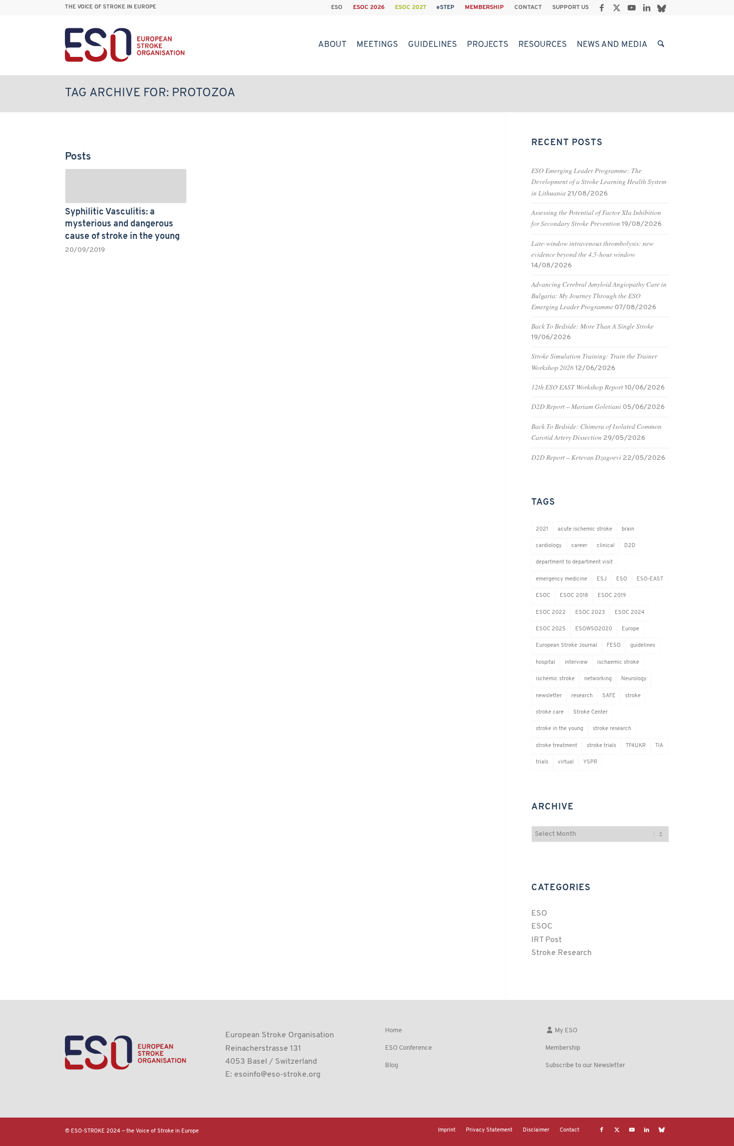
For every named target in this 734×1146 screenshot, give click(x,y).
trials (542, 762)
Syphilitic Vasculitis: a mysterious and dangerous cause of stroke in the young (122, 224)
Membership (562, 1048)
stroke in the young (559, 729)
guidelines (642, 645)
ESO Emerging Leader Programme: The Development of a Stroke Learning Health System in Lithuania (599, 181)
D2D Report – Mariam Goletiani (576, 406)
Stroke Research (561, 953)
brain (628, 529)
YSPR (590, 762)
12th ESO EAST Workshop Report (577, 386)
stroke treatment (556, 746)
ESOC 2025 (551, 629)
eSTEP (445, 7)
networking (598, 679)
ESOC (543, 595)
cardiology (549, 546)
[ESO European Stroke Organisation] (126, 45)
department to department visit (574, 562)
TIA (659, 746)
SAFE (609, 696)
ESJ (602, 579)
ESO (337, 7)
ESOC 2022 (551, 612)
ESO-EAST (650, 579)
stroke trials (601, 746)
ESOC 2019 (612, 595)
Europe (630, 629)
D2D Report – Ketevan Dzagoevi (576, 457)
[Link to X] (616, 7)
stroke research (612, 729)
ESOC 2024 (630, 612)
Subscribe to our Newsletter (585, 1065)
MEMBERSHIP (484, 7)
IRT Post (546, 940)
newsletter (549, 696)
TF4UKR (636, 746)
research (582, 696)
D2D (630, 546)
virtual (566, 762)
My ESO (565, 1030)
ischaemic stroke (618, 662)
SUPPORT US (570, 7)
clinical (606, 546)
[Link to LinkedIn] (646, 7)
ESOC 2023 (590, 612)
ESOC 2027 (410, 7)
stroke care (550, 712)
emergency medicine (561, 579)
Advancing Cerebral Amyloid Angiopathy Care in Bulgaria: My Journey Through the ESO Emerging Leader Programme (599, 295)
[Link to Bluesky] (661, 7)
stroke (633, 696)
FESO (614, 645)
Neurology (634, 679)
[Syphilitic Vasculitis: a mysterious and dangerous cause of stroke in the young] (126, 186)
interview (576, 662)
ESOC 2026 (368, 7)
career (579, 546)
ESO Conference (408, 1048)
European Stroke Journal (566, 645)
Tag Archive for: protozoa (150, 93)
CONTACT (528, 7)
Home (393, 1030)
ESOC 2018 (574, 595)
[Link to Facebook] (601, 7)
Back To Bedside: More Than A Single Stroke (592, 326)
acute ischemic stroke (585, 529)
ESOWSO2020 (593, 629)
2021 (542, 529)
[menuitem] (337, 7)
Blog (391, 1065)
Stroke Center (590, 712)
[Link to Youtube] (631, 7)
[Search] (661, 45)
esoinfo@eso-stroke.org (277, 1075)
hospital (545, 662)
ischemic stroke (555, 679)
